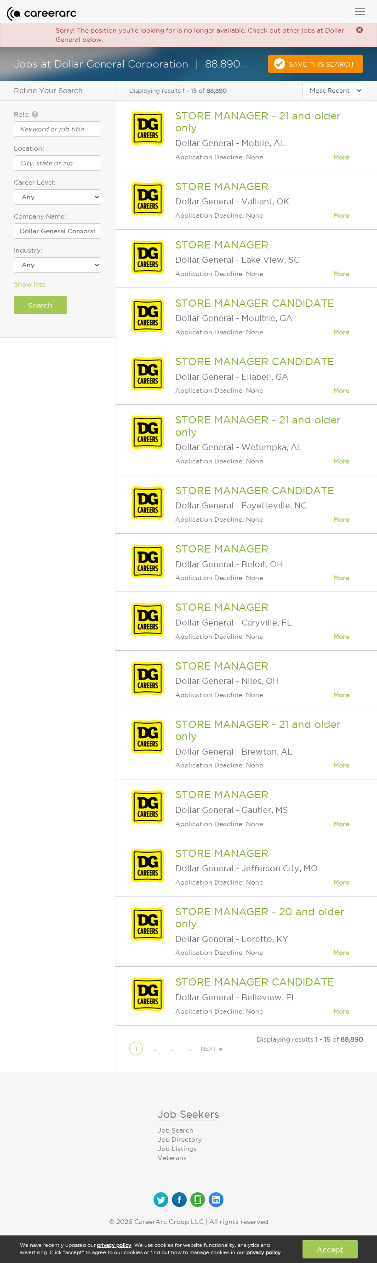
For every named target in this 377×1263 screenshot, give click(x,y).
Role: (23, 114)
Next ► (212, 1049)
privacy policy (114, 1245)
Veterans (172, 1158)
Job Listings (177, 1148)
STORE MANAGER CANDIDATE (254, 303)
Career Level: (35, 182)
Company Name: (40, 216)
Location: (29, 148)
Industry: (28, 250)
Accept (330, 1250)
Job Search (176, 1130)
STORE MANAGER (221, 186)
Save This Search (321, 64)
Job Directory (180, 1139)
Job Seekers (188, 1114)
